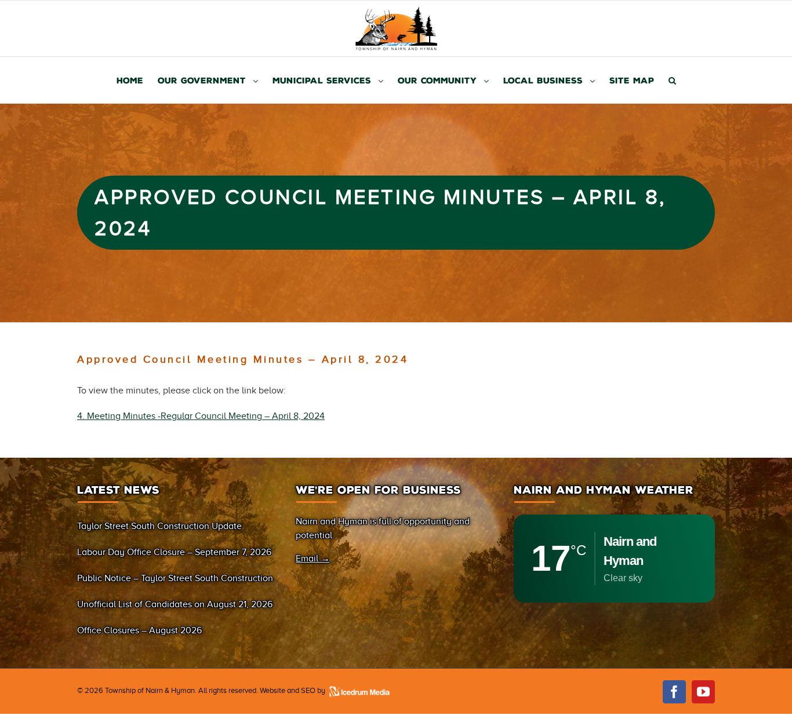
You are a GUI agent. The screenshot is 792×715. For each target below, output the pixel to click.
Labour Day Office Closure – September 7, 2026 (174, 552)
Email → (313, 558)
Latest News (118, 490)
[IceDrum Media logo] (359, 690)
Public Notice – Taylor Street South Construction (175, 578)
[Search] (672, 80)
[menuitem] (137, 80)
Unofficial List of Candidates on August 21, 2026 (175, 604)
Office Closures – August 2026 (139, 630)
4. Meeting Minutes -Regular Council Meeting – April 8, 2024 (201, 416)
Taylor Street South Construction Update (159, 526)
